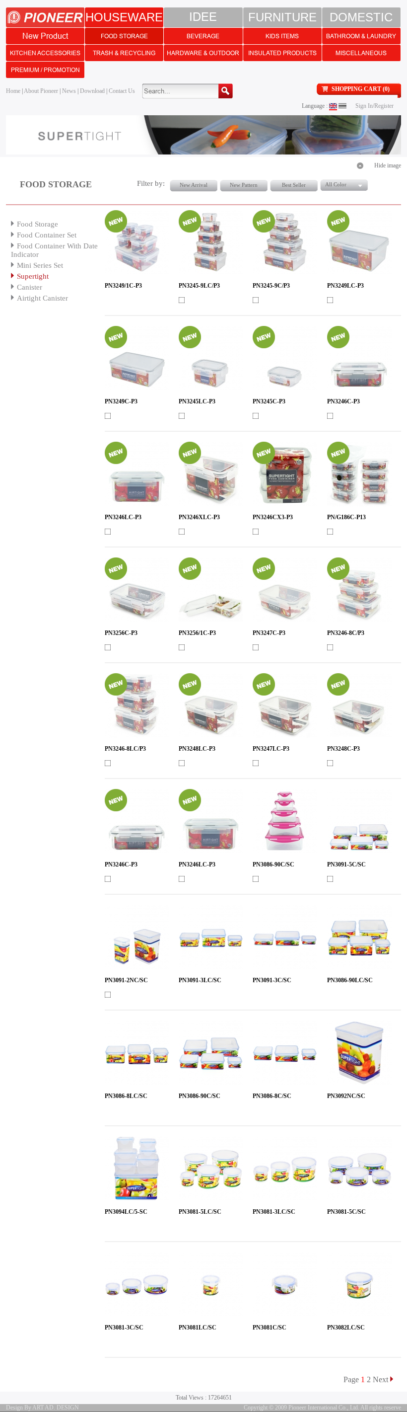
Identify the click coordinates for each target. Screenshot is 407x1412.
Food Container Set (46, 235)
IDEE (203, 17)
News (69, 90)
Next (380, 1379)
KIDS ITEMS (282, 36)
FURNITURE (282, 17)
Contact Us (122, 90)
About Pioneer (41, 90)
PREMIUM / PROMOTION (45, 70)
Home (13, 90)
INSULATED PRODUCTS (282, 53)
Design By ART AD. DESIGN (42, 1407)
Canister (29, 287)
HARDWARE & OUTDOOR (203, 53)
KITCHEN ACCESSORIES (45, 53)
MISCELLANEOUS (361, 53)
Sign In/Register (374, 105)
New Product (45, 35)
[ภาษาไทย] (342, 105)
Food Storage (37, 224)
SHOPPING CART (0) (361, 88)
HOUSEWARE (124, 17)
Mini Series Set (40, 265)
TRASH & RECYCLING (124, 53)
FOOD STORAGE (124, 36)
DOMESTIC (361, 17)
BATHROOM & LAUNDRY (361, 36)
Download (92, 90)
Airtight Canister (42, 298)
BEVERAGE (203, 36)
